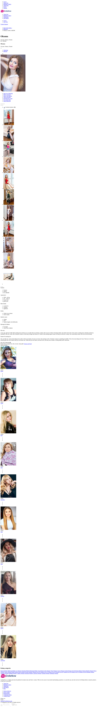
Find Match (6, 687)
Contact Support (4, 24)
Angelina (3, 499)
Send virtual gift (7, 101)
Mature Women (82, 670)
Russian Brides (4, 670)
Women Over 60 (82, 672)
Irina (2, 435)
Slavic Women (21, 672)
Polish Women (14, 672)
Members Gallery (7, 684)
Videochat (5, 50)
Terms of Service (7, 691)
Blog (4, 688)
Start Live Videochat (8, 93)
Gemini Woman (68, 670)
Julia (2, 467)
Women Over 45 (59, 672)
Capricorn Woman (37, 673)
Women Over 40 (52, 672)
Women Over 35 (44, 672)
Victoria (2, 596)
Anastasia (3, 660)
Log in (4, 1)
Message (5, 51)
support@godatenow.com (6, 701)
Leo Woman (18, 670)
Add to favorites (7, 97)
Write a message (7, 94)
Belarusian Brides (33, 670)
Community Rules (7, 694)
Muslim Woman (89, 670)
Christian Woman (45, 673)
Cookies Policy (6, 696)
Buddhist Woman (13, 673)
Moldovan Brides (11, 670)
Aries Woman (41, 670)
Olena (2, 628)
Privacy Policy (6, 692)
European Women (29, 673)
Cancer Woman (60, 670)
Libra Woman (47, 670)
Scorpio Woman (28, 672)
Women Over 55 (75, 672)
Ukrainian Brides (25, 670)
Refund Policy (6, 693)
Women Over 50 (67, 672)
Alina (2, 403)
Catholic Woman (20, 673)
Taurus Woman (7, 672)
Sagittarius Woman (54, 673)
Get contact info (7, 99)
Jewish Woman (75, 670)
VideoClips (5, 686)
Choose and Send (28, 343)
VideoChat (5, 683)
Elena (2, 371)
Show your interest (7, 96)
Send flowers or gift (7, 98)
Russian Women (90, 672)
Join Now (5, 21)
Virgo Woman (54, 670)
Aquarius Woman (4, 673)
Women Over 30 (36, 672)
